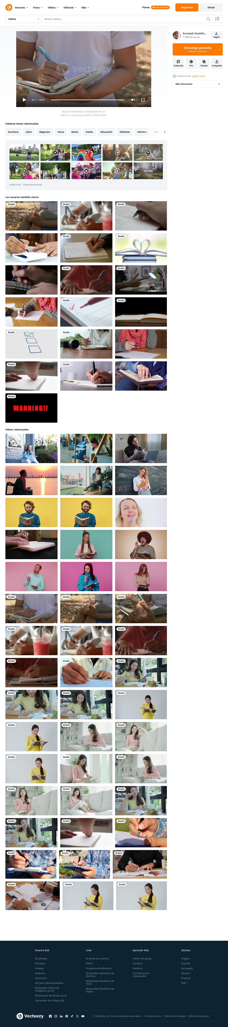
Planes (146, 7)
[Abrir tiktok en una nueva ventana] (72, 1016)
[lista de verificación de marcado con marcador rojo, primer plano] (86, 312)
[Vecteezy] (8, 7)
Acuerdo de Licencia (97, 958)
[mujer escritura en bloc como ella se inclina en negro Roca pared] (141, 480)
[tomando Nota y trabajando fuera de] (141, 832)
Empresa (40, 973)
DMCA (89, 963)
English (185, 958)
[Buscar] (208, 19)
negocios (44, 131)
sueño (89, 131)
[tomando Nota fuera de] (30, 864)
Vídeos (52, 7)
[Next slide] (161, 132)
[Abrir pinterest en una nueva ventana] (66, 1016)
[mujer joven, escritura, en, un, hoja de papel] (31, 312)
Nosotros (138, 968)
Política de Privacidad (174, 1016)
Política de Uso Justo (198, 1016)
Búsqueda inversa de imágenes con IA (47, 989)
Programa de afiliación (98, 968)
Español (185, 963)
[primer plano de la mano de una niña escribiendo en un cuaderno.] (31, 672)
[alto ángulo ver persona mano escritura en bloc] (86, 376)
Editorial (68, 7)
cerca (61, 131)
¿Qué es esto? (198, 76)
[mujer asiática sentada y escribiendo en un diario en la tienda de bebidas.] (86, 216)
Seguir (216, 37)
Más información (184, 84)
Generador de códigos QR (49, 1000)
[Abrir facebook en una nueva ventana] (50, 1016)
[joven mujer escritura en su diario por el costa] (31, 480)
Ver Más (148, 170)
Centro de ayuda (142, 958)
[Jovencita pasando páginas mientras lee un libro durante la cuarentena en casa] (141, 280)
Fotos (36, 7)
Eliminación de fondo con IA (51, 995)
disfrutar (125, 131)
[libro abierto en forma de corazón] (141, 248)
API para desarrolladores (49, 983)
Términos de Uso (152, 1016)
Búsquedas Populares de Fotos (100, 982)
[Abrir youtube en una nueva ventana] (83, 1016)
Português (187, 968)
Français (186, 978)
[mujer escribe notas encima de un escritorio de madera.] (86, 344)
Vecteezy (40, 963)
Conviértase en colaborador (141, 975)
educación (106, 131)
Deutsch (186, 973)
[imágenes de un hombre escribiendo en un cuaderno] (86, 248)
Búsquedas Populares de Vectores (100, 975)
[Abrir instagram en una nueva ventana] (56, 1016)
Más (84, 7)
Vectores (20, 7)
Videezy (39, 968)
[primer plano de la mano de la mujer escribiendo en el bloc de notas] (31, 248)
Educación (41, 978)
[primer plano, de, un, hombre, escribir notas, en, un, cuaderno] (31, 280)
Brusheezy (41, 958)
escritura (13, 131)
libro (29, 131)
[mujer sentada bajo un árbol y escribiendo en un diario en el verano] (31, 216)
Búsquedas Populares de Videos (100, 990)
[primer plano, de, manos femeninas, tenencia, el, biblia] (141, 376)
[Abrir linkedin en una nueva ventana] (61, 1016)
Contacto (138, 963)
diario (74, 131)
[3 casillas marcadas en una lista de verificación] (31, 344)
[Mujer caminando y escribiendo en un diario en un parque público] (31, 608)
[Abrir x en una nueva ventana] (77, 1016)
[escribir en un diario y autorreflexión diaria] (141, 216)
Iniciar (211, 7)
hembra (142, 131)
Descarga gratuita (197, 49)
